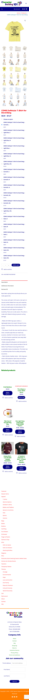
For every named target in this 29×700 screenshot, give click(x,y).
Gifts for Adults (7, 545)
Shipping (14, 645)
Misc (2, 555)
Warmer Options (7, 502)
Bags (2, 521)
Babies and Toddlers (8, 507)
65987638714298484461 (21, 386)
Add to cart (16, 265)
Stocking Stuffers (7, 550)
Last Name (7, 676)
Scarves (5, 518)
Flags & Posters (5, 537)
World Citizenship (7, 590)
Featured (3, 491)
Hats (4, 512)
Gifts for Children (7, 547)
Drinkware (4, 534)
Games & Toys (5, 539)
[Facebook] (14, 696)
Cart (2, 593)
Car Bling (3, 529)
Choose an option (8, 119)
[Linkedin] (16, 696)
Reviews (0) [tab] (4, 289)
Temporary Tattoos (6, 566)
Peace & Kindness (8, 585)
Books (3, 523)
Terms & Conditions (14, 655)
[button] (2, 9)
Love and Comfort (7, 580)
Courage (5, 572)
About (3, 598)
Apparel (3, 496)
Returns (14, 648)
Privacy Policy (14, 652)
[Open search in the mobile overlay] (14, 486)
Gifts (2, 542)
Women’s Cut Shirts (8, 510)
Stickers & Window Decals (8, 561)
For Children (4, 531)
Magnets (3, 553)
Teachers (3, 564)
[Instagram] (12, 696)
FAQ (2, 604)
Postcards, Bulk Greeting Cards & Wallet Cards (14, 558)
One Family (6, 582)
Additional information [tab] (7, 285)
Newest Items (5, 494)
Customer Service (14, 650)
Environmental (7, 574)
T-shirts (5, 499)
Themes (3, 569)
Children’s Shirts (7, 504)
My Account (4, 596)
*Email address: (6, 663)
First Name (7, 669)
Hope (4, 577)
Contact (3, 601)
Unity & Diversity (7, 588)
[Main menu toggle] (26, 3)
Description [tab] (4, 282)
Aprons (5, 515)
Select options (8, 393)
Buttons (3, 526)
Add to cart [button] (21, 397)
